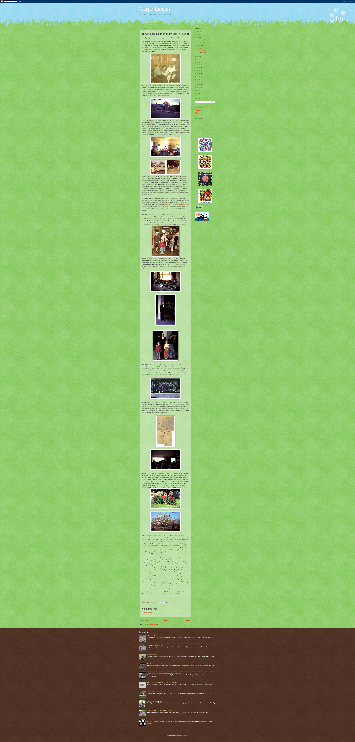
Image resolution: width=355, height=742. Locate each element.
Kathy (198, 113)
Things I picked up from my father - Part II (205, 51)
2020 (198, 62)
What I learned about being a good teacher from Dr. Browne (162, 682)
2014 (198, 79)
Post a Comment (148, 612)
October (201, 40)
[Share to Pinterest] (168, 602)
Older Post (187, 620)
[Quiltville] (205, 202)
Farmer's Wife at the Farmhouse (155, 692)
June (200, 48)
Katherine (199, 110)
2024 (198, 34)
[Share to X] (164, 602)
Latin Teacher (150, 720)
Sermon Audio (174, 594)
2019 (198, 65)
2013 (198, 82)
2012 (198, 85)
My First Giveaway (152, 654)
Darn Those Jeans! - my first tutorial (156, 664)
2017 (198, 71)
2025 (198, 32)
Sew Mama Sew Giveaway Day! (155, 645)
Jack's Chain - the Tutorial (153, 636)
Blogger (185, 735)
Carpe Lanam (155, 8)
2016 (198, 73)
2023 (198, 37)
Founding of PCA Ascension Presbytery (174, 204)
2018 (198, 68)
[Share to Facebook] (166, 602)
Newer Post (144, 620)
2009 (198, 93)
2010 (198, 90)
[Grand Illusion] (205, 185)
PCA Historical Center (181, 592)
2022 (198, 56)
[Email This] (161, 602)
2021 (198, 59)
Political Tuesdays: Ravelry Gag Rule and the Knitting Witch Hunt (164, 673)
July (200, 45)
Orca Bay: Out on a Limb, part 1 (155, 701)
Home (166, 620)
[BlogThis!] (162, 602)
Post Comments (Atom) (153, 624)
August (201, 43)
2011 (198, 87)
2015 (198, 76)
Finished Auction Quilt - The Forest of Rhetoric (159, 710)
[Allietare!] (205, 168)
